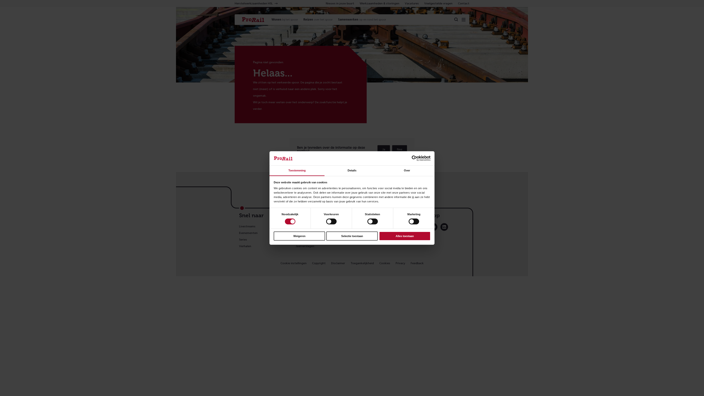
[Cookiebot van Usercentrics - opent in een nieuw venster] (414, 158)
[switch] (331, 221)
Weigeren (299, 236)
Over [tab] (407, 170)
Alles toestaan (405, 236)
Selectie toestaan (352, 236)
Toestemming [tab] (297, 170)
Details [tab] (352, 170)
